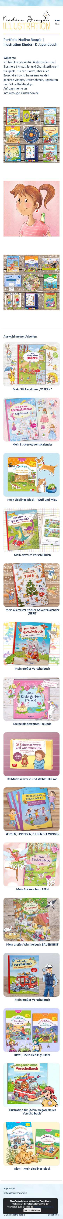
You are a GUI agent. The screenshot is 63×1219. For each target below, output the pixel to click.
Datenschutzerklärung (15, 1193)
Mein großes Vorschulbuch (32, 669)
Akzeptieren (32, 1210)
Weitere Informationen (44, 1206)
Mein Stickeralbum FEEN (32, 889)
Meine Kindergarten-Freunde (32, 724)
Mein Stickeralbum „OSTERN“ (32, 389)
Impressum (9, 1188)
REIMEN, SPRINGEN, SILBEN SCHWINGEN (32, 834)
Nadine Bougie (18, 1215)
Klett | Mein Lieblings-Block (32, 1055)
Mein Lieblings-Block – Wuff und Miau (32, 500)
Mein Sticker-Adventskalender (32, 444)
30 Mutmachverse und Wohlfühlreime (32, 779)
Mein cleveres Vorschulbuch (32, 555)
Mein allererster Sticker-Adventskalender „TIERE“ (32, 612)
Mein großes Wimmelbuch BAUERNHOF (32, 944)
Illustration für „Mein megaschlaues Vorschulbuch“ (32, 1112)
